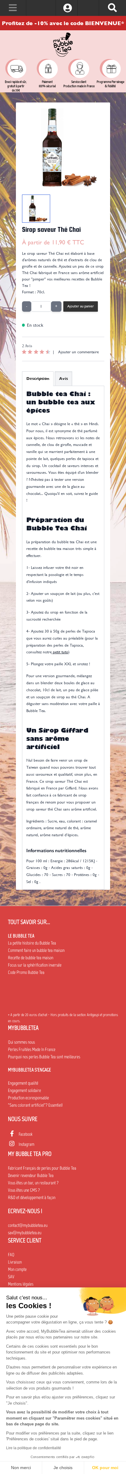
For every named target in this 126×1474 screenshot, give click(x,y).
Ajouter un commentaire (78, 352)
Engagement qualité (23, 1083)
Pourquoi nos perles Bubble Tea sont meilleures (44, 1057)
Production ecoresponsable (28, 1098)
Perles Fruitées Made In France (31, 1049)
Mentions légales (20, 1284)
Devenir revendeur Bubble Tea (31, 1175)
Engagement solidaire (24, 1090)
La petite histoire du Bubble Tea (32, 943)
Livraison (15, 1262)
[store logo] (63, 44)
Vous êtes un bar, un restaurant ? (33, 1183)
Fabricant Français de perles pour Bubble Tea (42, 1168)
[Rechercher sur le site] (112, 8)
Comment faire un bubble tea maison (36, 950)
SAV (11, 1276)
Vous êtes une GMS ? (24, 1190)
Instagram (26, 1144)
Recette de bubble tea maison (30, 957)
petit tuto (60, 652)
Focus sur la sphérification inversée (34, 965)
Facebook (25, 1134)
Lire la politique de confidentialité (33, 1448)
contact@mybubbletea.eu (27, 1225)
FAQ (11, 1254)
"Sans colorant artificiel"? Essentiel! (35, 1105)
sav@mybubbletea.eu (24, 1232)
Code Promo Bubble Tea (26, 972)
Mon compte (17, 1269)
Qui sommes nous (21, 1042)
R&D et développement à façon (31, 1197)
